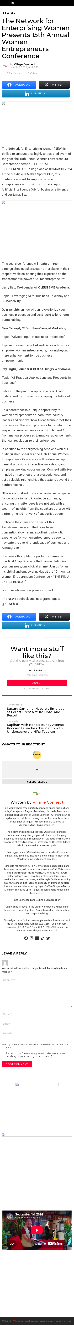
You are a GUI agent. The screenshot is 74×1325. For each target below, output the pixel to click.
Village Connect (21, 1321)
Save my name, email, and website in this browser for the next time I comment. (35, 1045)
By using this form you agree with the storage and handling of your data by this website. (36, 1055)
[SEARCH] (71, 3)
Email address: (37, 670)
